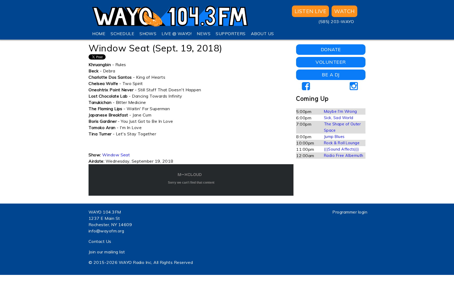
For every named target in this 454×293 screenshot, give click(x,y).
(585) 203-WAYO (336, 21)
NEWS (203, 33)
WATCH (344, 11)
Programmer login (349, 212)
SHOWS (148, 33)
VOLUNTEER (331, 62)
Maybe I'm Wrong (340, 111)
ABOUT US (262, 33)
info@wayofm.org (106, 230)
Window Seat (116, 154)
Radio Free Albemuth (343, 155)
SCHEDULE (122, 33)
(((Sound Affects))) (341, 149)
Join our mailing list (107, 251)
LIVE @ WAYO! (177, 33)
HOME (98, 33)
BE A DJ (330, 75)
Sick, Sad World (338, 117)
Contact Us (100, 241)
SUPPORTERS (231, 33)
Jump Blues (334, 136)
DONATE (331, 49)
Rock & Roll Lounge (342, 143)
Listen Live (310, 11)
